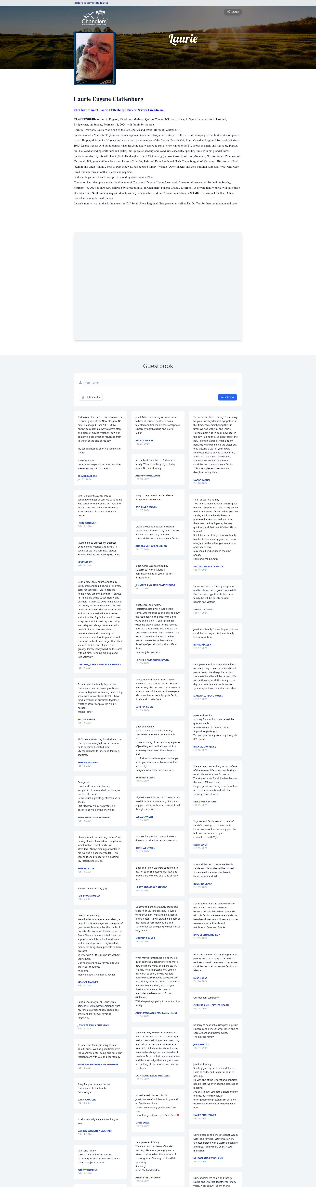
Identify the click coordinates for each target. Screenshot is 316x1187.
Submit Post (227, 397)
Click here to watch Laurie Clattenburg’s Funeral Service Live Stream (119, 110)
